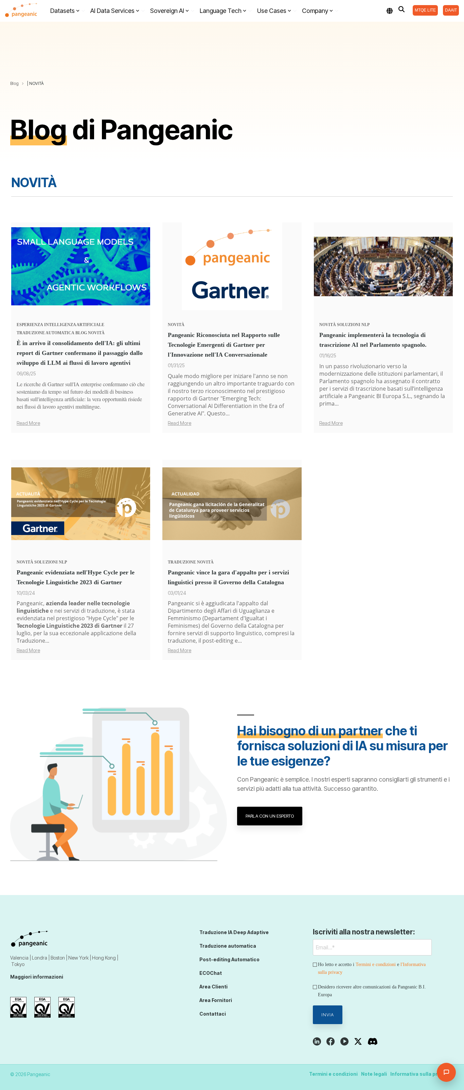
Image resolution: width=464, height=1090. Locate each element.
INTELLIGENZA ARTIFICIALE (74, 324)
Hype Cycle (102, 618)
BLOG (81, 332)
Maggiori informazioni (36, 977)
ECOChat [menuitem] (210, 973)
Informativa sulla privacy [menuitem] (420, 1074)
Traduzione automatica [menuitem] (227, 946)
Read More (28, 423)
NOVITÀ (96, 332)
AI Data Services (112, 10)
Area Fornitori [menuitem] (215, 1000)
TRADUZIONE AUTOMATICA (45, 332)
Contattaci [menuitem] (212, 1014)
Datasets (62, 10)
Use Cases (271, 10)
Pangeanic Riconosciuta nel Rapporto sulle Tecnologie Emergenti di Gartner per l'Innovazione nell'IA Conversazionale (224, 345)
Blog (14, 83)
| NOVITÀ (35, 83)
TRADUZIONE (182, 562)
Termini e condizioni (376, 964)
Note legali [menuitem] (374, 1074)
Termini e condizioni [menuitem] (333, 1074)
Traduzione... (33, 640)
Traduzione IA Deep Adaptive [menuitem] (234, 932)
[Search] (401, 9)
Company (315, 10)
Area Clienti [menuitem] (213, 986)
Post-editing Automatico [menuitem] (229, 959)
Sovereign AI (167, 10)
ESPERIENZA (30, 324)
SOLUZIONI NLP (353, 324)
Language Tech (221, 10)
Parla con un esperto (270, 816)
